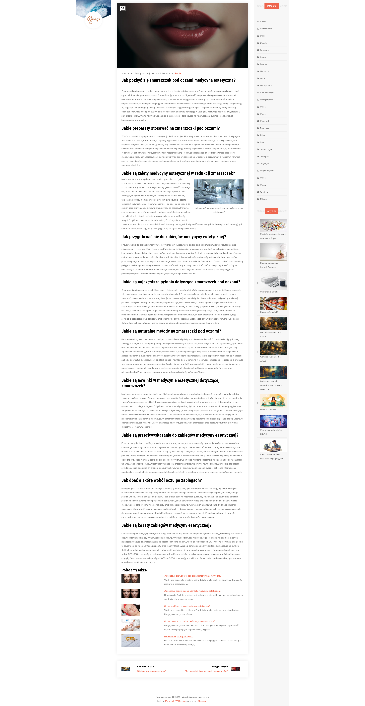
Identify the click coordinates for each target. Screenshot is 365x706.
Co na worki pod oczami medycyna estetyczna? (187, 606)
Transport (264, 156)
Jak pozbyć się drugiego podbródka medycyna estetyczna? (192, 590)
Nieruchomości (267, 92)
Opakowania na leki (269, 291)
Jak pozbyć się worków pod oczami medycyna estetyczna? (192, 575)
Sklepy (263, 135)
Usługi (263, 184)
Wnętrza (264, 192)
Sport (262, 142)
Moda (262, 78)
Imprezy (263, 64)
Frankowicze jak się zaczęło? (178, 636)
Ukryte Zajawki (267, 170)
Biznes (263, 21)
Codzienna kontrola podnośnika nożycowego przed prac (271, 385)
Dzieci (263, 35)
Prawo (263, 113)
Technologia (266, 149)
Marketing (264, 71)
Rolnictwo (264, 128)
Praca (263, 106)
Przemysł (264, 121)
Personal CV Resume (175, 700)
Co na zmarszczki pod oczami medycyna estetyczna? (189, 621)
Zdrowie (263, 199)
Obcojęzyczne (266, 99)
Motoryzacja (266, 85)
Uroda (178, 73)
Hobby (263, 57)
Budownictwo (266, 28)
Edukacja (264, 50)
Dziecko (263, 42)
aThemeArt (202, 700)
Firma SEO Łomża (268, 409)
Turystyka (264, 163)
